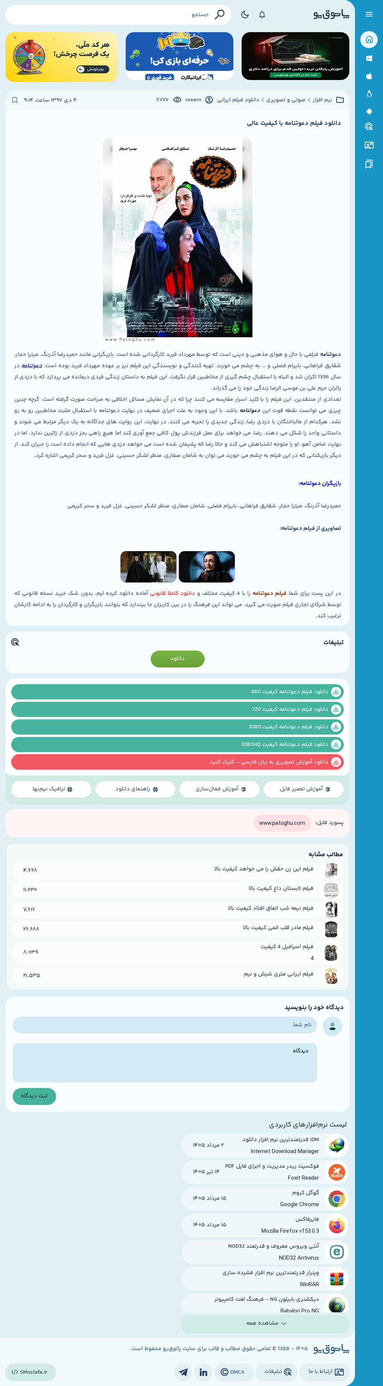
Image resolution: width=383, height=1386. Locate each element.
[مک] (369, 76)
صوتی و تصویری (286, 100)
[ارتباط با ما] (369, 145)
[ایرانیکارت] (179, 57)
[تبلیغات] (369, 127)
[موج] (295, 57)
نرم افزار (322, 100)
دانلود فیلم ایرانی (238, 100)
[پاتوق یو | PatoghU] (331, 15)
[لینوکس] (369, 94)
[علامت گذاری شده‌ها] (369, 164)
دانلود (177, 658)
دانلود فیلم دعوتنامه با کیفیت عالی (294, 123)
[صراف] (61, 57)
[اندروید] (369, 111)
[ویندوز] (369, 58)
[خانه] (369, 40)
